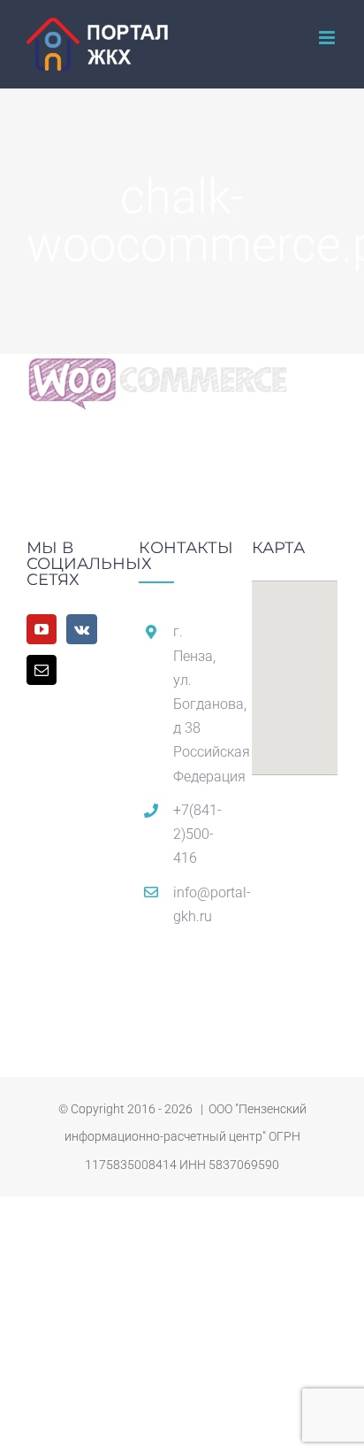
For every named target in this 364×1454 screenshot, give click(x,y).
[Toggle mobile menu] (328, 37)
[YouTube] (42, 629)
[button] (294, 667)
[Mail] (42, 670)
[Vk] (81, 629)
